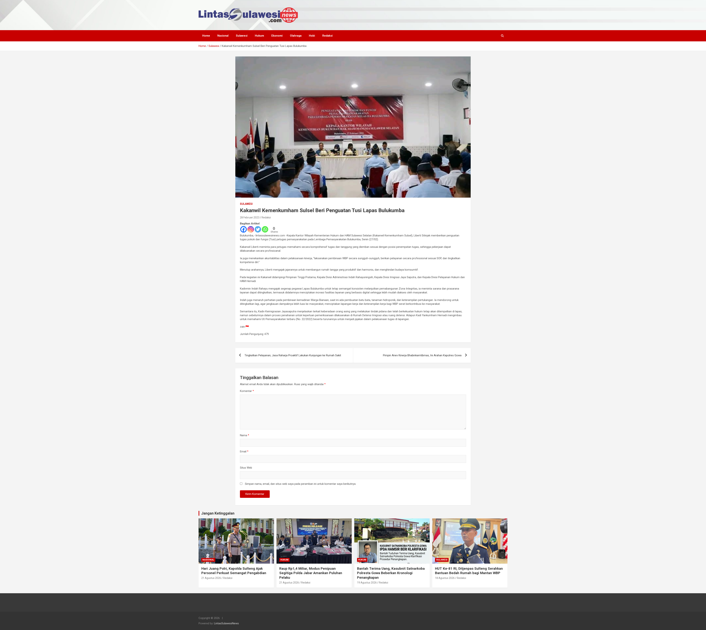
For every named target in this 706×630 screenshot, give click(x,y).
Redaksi (327, 35)
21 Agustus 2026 (211, 578)
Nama (244, 435)
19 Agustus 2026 (367, 582)
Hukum (259, 35)
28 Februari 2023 (249, 217)
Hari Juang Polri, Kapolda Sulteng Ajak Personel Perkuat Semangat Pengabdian (233, 570)
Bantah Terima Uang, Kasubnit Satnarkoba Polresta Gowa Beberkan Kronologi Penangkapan (391, 573)
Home (206, 35)
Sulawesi (241, 35)
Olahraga (296, 35)
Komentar (247, 391)
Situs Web (246, 467)
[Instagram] (250, 229)
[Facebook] (243, 229)
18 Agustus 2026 (445, 578)
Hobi (312, 35)
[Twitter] (258, 229)
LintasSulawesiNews (226, 623)
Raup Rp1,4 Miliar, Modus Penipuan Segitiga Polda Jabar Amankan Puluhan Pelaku (310, 573)
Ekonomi (277, 35)
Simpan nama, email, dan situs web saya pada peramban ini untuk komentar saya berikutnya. (300, 484)
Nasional (223, 35)
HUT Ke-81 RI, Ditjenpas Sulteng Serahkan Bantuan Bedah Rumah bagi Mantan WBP (469, 570)
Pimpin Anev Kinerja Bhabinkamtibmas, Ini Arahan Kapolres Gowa (422, 355)
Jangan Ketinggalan (217, 513)
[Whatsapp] (265, 229)
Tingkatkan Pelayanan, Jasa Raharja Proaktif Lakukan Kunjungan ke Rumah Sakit (293, 355)
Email (244, 451)
